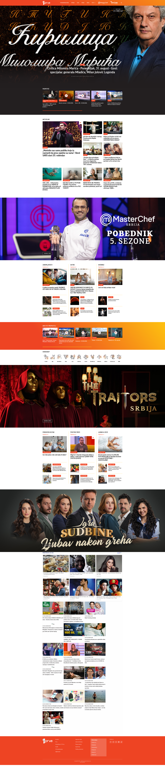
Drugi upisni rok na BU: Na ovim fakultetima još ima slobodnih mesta (66, 342)
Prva (56, 741)
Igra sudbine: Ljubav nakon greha (48, 101)
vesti (93, 2)
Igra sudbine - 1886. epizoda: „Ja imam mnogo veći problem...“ (49, 105)
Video (88, 2)
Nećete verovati (63, 100)
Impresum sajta (78, 739)
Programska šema (64, 2)
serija (83, 2)
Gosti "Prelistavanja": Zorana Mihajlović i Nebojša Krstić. (49, 341)
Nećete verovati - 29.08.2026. (66, 103)
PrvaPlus (94, 742)
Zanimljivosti (46, 180)
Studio (56, 746)
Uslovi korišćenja (78, 741)
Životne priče (86, 134)
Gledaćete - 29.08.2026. (81, 341)
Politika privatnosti (79, 749)
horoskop (46, 352)
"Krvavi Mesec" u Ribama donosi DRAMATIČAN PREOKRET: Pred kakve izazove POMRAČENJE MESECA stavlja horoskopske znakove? (87, 301)
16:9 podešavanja (59, 749)
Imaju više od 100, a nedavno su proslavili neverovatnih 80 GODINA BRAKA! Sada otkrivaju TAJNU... (113, 185)
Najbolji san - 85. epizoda (114, 340)
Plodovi (94, 337)
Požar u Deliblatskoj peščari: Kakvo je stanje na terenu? (114, 103)
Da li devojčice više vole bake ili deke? (54, 455)
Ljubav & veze (107, 154)
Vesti (77, 100)
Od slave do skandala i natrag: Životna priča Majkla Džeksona (92, 138)
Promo (85, 154)
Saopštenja (77, 746)
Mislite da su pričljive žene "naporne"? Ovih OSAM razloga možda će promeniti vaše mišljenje (114, 468)
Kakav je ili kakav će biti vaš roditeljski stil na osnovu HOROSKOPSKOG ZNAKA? (112, 138)
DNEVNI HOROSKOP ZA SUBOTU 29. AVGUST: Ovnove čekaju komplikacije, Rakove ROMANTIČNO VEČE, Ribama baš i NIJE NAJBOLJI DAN (82, 290)
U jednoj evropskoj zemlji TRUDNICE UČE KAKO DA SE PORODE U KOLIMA (54, 288)
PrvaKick (94, 749)
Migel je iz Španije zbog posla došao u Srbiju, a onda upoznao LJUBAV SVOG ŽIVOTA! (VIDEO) (82, 456)
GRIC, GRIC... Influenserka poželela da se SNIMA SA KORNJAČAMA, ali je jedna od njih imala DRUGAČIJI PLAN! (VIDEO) (52, 186)
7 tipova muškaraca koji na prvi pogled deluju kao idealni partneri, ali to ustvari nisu (113, 159)
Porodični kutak (46, 452)
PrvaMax (94, 745)
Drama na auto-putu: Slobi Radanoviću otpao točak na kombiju (114, 312)
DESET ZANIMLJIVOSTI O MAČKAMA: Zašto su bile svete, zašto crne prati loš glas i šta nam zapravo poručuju (60, 312)
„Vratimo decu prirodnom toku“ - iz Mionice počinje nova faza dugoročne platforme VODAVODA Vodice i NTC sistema (92, 161)
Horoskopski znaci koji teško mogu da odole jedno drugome (86, 311)
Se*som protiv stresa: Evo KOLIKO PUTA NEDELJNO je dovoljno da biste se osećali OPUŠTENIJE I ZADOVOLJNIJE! (109, 457)
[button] (71, 76)
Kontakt (57, 739)
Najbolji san (82, 72)
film (78, 2)
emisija (72, 2)
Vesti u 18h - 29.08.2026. (81, 103)
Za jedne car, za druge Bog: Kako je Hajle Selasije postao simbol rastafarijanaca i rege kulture (87, 468)
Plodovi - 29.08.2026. (97, 340)
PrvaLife (94, 752)
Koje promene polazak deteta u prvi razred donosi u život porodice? (59, 479)
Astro (105, 134)
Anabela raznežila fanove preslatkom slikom (113, 300)
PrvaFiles (94, 754)
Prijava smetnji (78, 744)
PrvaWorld (94, 747)
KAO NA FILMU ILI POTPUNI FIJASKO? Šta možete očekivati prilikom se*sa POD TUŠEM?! (72, 185)
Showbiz (45, 147)
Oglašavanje (57, 751)
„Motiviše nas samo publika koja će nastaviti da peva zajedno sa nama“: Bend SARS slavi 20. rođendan (61, 153)
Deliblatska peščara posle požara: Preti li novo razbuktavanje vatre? (97, 104)
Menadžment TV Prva (59, 744)
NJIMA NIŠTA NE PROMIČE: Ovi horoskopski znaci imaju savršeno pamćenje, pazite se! (92, 184)
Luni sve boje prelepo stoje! (106, 287)
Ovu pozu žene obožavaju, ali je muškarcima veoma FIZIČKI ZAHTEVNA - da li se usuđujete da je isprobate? (114, 480)
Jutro (93, 100)
